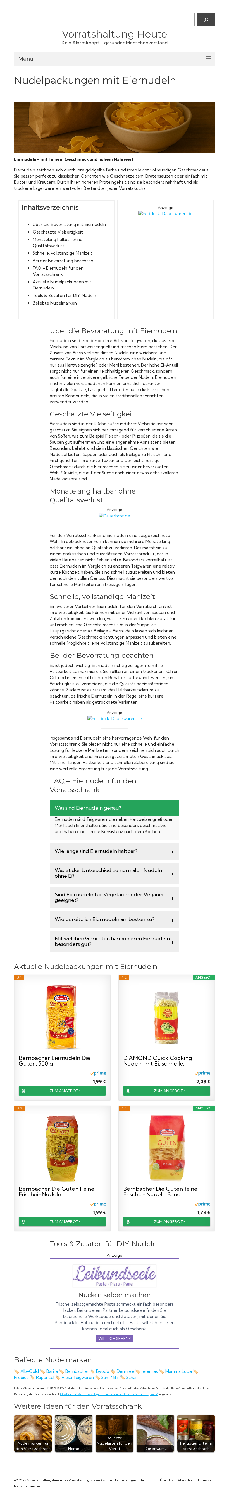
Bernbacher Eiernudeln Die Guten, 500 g (54, 1060)
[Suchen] (206, 19)
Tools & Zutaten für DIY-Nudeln (64, 295)
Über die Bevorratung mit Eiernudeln (69, 224)
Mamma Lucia (178, 1371)
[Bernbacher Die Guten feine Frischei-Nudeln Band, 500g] (167, 1148)
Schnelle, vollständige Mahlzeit (62, 253)
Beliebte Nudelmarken (55, 303)
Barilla (52, 1371)
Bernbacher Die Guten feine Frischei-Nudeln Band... (160, 1191)
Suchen (153, 8)
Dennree (126, 1371)
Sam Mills (110, 1377)
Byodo (102, 1371)
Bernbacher (77, 1371)
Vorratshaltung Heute (114, 34)
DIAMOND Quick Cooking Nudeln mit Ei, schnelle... (157, 1060)
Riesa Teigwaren (78, 1377)
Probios (22, 1377)
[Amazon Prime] (98, 1073)
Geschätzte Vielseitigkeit (58, 232)
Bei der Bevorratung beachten (63, 260)
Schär (132, 1377)
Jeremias (150, 1371)
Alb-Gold (29, 1371)
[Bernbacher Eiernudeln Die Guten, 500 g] (62, 1017)
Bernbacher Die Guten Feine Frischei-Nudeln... (56, 1191)
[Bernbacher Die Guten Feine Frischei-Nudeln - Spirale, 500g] (62, 1148)
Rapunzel (45, 1377)
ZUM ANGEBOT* (65, 1090)
